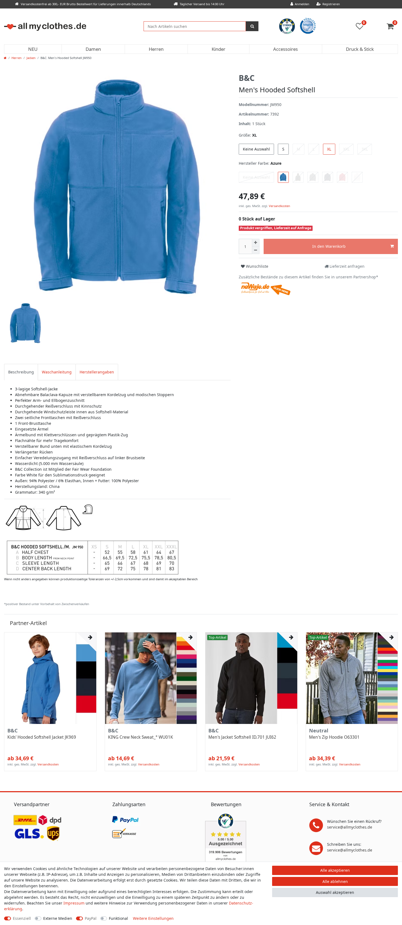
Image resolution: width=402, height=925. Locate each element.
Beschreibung (21, 372)
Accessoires (285, 49)
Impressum (74, 903)
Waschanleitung (57, 372)
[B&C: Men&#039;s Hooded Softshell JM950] (92, 538)
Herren (156, 49)
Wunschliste (256, 266)
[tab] (21, 372)
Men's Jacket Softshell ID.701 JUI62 (242, 737)
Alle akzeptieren (335, 870)
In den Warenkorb (329, 246)
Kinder (218, 49)
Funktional (118, 918)
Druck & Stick (360, 49)
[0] (392, 27)
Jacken (31, 58)
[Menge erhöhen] (256, 242)
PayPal (91, 918)
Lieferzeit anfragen (346, 266)
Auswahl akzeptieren (335, 892)
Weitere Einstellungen (153, 918)
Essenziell (22, 918)
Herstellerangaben (97, 372)
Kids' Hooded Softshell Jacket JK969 (41, 737)
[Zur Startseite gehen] (5, 58)
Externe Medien (57, 918)
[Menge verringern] (256, 250)
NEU (32, 49)
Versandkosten (279, 206)
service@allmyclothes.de (349, 827)
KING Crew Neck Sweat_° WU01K (140, 737)
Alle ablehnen (335, 881)
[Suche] (252, 26)
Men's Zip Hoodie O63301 (334, 737)
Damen (93, 49)
